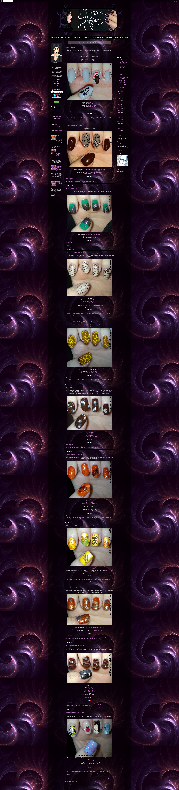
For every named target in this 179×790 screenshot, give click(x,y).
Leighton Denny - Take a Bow (89, 301)
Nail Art (59, 118)
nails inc (93, 638)
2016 (119, 119)
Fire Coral (103, 579)
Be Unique (74, 446)
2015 (119, 121)
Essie (96, 579)
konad (85, 773)
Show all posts (98, 42)
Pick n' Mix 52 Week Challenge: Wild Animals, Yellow (80, 322)
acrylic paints (72, 771)
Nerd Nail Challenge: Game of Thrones (76, 645)
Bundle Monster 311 (93, 307)
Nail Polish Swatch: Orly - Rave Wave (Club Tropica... (123, 77)
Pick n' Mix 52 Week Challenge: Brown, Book (78, 252)
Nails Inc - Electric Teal (85, 629)
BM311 (70, 313)
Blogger (105, 787)
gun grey (100, 704)
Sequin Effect (80, 518)
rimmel (104, 773)
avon (70, 446)
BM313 (70, 379)
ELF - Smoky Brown (89, 690)
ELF (94, 117)
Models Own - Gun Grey (89, 691)
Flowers (92, 446)
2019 (119, 114)
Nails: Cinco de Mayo (71, 525)
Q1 (101, 773)
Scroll (89, 315)
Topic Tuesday (58, 116)
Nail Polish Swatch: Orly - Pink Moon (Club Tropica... (123, 63)
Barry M (74, 117)
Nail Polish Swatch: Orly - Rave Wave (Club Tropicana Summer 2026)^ (56, 168)
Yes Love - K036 (89, 234)
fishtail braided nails (97, 651)
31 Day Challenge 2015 (74, 244)
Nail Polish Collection (55, 37)
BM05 (85, 637)
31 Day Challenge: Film (72, 188)
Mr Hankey (109, 117)
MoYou (109, 180)
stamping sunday (93, 518)
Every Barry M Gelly (109, 37)
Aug (120, 61)
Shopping (60, 130)
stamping (92, 181)
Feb (120, 98)
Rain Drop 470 (89, 581)
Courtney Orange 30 (93, 517)
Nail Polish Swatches (58, 124)
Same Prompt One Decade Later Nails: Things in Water (59, 152)
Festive (99, 579)
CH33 (96, 637)
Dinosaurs (97, 244)
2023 (119, 106)
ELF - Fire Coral (91, 571)
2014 (119, 123)
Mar (120, 97)
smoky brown (84, 705)
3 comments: (69, 312)
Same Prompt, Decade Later (98, 37)
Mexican (71, 581)
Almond (70, 117)
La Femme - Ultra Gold (92, 568)
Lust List (70, 37)
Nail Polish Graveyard (78, 37)
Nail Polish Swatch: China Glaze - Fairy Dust (59, 137)
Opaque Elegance (108, 313)
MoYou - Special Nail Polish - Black (94, 172)
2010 (119, 130)
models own (68, 705)
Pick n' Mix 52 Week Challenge (81, 315)
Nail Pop (74, 518)
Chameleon (86, 244)
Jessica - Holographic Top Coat (89, 436)
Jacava (104, 704)
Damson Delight (77, 704)
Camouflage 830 (94, 771)
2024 (119, 104)
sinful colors (86, 518)
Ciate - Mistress (92, 103)
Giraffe (96, 379)
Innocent (78, 773)
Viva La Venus (109, 773)
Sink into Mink (70, 181)
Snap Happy (96, 581)
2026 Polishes (63, 37)
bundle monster (76, 313)
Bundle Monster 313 (93, 372)
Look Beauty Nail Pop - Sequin (89, 505)
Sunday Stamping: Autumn (72, 588)
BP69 (81, 180)
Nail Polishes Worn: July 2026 (123, 87)
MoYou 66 (107, 244)
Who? (126, 37)
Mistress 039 (103, 117)
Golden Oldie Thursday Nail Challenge (102, 446)
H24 (107, 579)
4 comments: (69, 242)
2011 (119, 128)
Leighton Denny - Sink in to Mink (97, 169)
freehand (98, 117)
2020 (119, 112)
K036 (103, 244)
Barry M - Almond (93, 102)
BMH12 (74, 517)
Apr (120, 95)
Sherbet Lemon (73, 380)
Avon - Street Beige (89, 435)
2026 (119, 59)
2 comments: (69, 635)
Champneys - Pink (92, 108)
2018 (119, 115)
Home (86, 778)
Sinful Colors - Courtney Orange (89, 503)
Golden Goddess (105, 517)
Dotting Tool (84, 446)
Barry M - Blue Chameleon (94, 236)
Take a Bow (105, 315)
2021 (119, 110)
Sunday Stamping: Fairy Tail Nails (74, 712)
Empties (56, 130)
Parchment (71, 315)
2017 (119, 117)
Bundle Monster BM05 (96, 630)
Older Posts (110, 778)
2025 (119, 103)
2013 (119, 125)
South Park (80, 119)
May (120, 93)
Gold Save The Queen (95, 180)
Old (103, 313)
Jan (120, 100)
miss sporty (79, 581)
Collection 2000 (88, 379)
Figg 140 (108, 771)
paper (66, 315)
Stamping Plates (87, 37)
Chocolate (88, 117)
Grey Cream (95, 704)
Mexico (75, 581)
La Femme (108, 704)
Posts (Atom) (74, 781)
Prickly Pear (97, 773)
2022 (119, 108)
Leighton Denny (103, 180)
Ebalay (81, 638)
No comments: (69, 116)
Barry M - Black (93, 106)
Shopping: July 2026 (123, 84)
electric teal (86, 638)
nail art (111, 244)
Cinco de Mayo (88, 579)
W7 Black (89, 705)
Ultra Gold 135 (102, 581)
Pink (77, 119)
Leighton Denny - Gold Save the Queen (93, 170)
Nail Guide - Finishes (119, 37)
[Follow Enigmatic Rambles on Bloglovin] (57, 93)
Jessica (77, 447)
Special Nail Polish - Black (79, 181)
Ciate (92, 117)
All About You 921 (80, 637)
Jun (120, 91)
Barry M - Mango (89, 502)
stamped (88, 181)
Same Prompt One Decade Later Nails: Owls (123, 81)
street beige (93, 447)
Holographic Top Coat (70, 447)
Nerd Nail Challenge (75, 705)
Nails (66, 119)
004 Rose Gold (72, 637)
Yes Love (67, 245)
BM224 (80, 771)
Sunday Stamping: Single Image (74, 454)
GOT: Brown (68, 387)
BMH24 (70, 579)
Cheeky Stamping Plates (103, 637)
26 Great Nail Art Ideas (74, 180)
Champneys (82, 117)
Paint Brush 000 (71, 119)
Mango (70, 518)
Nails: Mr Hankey (70, 47)
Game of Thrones (88, 704)
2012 (119, 126)
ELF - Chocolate (93, 105)
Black (78, 117)
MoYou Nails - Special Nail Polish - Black (94, 305)
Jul (120, 89)
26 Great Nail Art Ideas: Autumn (74, 125)
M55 (94, 773)
